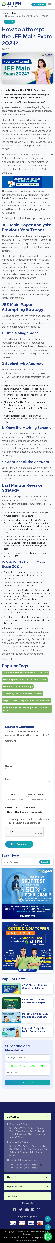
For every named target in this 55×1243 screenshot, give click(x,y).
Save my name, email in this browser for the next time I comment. (29, 821)
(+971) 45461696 (31, 1165)
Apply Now (39, 5)
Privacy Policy (11, 1237)
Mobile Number (36, 794)
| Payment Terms (42, 1237)
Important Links (15, 1186)
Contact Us (13, 1117)
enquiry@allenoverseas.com (23, 1160)
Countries (12, 1196)
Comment (11, 741)
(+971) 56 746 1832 (15, 1165)
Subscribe (27, 1082)
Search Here (10, 855)
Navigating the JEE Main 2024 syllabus (22, 693)
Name (9, 766)
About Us (12, 1177)
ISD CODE (11, 794)
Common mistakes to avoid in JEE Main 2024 (25, 673)
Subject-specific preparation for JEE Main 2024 (26, 700)
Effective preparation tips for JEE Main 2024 (25, 679)
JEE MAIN (9, 22)
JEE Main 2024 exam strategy (18, 686)
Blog (13, 13)
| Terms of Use (25, 1237)
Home (5, 13)
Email (9, 779)
